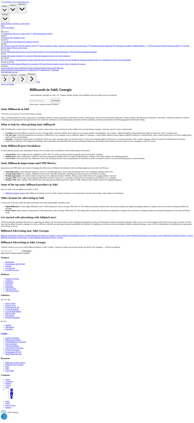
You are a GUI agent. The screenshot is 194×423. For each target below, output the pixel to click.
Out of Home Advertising (14, 348)
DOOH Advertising (12, 350)
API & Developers (12, 291)
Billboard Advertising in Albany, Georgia (178, 236)
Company (5, 14)
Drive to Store (10, 303)
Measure (8, 266)
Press (7, 387)
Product (4, 6)
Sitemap (8, 407)
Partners (8, 383)
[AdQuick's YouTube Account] (11, 394)
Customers (9, 381)
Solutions (13, 5)
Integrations (9, 287)
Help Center (9, 371)
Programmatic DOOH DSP (15, 264)
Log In (3, 28)
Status (7, 401)
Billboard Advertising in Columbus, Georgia (46, 236)
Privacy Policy (10, 405)
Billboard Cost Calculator (14, 365)
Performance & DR (12, 307)
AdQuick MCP (10, 289)
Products (5, 75)
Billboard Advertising (13, 340)
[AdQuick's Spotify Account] (11, 396)
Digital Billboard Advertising (15, 342)
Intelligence (9, 283)
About (7, 379)
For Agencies (10, 268)
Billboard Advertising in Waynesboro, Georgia (17, 238)
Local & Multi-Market (13, 311)
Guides (4, 333)
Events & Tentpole (12, 309)
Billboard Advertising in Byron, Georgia (48, 238)
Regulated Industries (12, 317)
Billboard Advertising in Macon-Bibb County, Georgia (112, 236)
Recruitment (9, 315)
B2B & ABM (10, 313)
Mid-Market (9, 327)
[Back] (2, 2)
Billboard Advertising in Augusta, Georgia (77, 236)
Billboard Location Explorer (15, 363)
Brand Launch (10, 305)
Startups (8, 325)
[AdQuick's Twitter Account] (11, 389)
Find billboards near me (9, 72)
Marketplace (9, 262)
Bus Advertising (11, 344)
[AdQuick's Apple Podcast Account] (11, 398)
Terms (7, 403)
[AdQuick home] (16, 2)
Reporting (8, 285)
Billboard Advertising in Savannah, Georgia (147, 236)
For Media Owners (12, 270)
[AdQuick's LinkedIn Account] (11, 391)
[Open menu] (2, 30)
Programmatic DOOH (13, 352)
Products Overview (12, 279)
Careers (8, 385)
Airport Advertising (12, 338)
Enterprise (9, 329)
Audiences (9, 281)
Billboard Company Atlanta (15, 193)
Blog (2, 26)
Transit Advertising (12, 346)
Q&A (7, 369)
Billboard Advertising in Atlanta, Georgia (15, 236)
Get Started (10, 28)
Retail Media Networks (13, 354)
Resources (22, 4)
